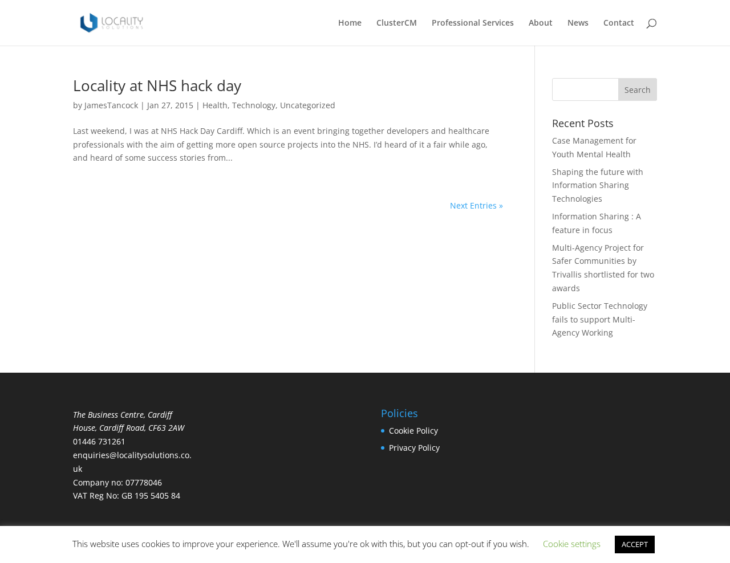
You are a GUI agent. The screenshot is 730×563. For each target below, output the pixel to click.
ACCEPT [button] (635, 544)
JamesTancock (111, 105)
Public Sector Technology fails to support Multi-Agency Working (599, 319)
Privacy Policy (414, 447)
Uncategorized (307, 105)
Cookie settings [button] (572, 543)
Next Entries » (476, 205)
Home (350, 23)
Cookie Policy (413, 430)
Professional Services (473, 23)
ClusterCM (396, 23)
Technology (253, 105)
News (578, 23)
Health (215, 105)
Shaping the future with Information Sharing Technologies (597, 185)
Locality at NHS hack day (157, 85)
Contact (618, 23)
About (541, 23)
